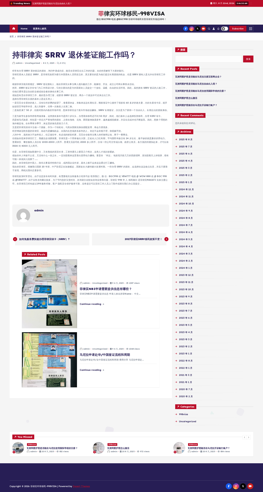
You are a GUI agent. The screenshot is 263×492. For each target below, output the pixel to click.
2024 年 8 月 (186, 218)
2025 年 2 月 (186, 175)
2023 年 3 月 (185, 339)
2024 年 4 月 (186, 246)
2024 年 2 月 (186, 260)
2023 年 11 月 (186, 282)
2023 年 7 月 (185, 310)
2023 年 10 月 (186, 289)
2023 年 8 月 (186, 303)
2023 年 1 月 (185, 353)
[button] (245, 437)
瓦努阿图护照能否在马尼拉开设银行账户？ (196, 105)
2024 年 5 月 (186, 239)
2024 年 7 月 (186, 225)
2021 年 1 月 (185, 382)
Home (24, 28)
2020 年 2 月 (186, 396)
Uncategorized (32, 63)
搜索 (182, 49)
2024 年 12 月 (186, 189)
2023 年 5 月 (185, 325)
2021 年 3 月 (185, 375)
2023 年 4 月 (186, 332)
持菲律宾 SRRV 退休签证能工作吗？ (34, 36)
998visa (183, 414)
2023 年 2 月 (186, 346)
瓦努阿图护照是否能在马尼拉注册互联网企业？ (198, 76)
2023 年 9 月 (186, 296)
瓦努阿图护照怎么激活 (186, 98)
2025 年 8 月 (186, 139)
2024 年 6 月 (186, 232)
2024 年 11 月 (186, 196)
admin (19, 63)
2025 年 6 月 (186, 153)
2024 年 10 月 (186, 203)
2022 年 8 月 (186, 360)
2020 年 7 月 (186, 389)
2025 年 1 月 (185, 182)
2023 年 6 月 (186, 317)
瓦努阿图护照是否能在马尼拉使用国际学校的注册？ (200, 90)
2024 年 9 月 (186, 210)
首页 (12, 36)
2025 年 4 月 (186, 160)
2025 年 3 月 (185, 168)
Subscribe (238, 28)
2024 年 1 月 (186, 268)
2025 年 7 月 (185, 146)
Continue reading (91, 304)
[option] (51, 448)
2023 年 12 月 (186, 275)
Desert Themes (81, 486)
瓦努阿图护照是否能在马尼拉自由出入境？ (196, 83)
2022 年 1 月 (185, 368)
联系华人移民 (39, 28)
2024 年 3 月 (186, 253)
